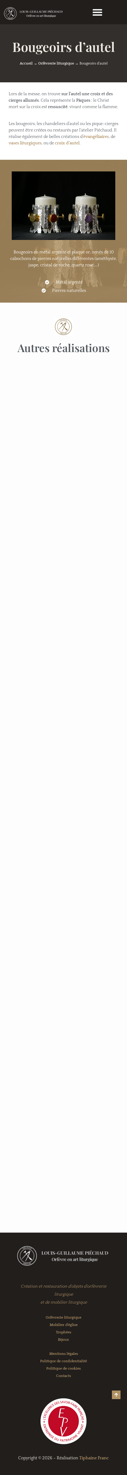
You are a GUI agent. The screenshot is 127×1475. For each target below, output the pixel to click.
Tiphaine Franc (94, 1458)
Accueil (26, 63)
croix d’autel (67, 143)
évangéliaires (96, 136)
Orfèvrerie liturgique (56, 63)
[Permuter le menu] (97, 12)
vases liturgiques (25, 143)
